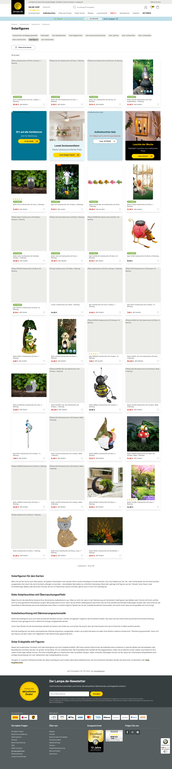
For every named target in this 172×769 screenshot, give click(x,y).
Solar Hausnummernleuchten (96, 35)
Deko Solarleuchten (19, 39)
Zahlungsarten (16, 737)
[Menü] (169, 739)
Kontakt (52, 734)
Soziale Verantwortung (57, 748)
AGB (12, 745)
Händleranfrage (54, 742)
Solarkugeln (45, 35)
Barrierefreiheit (54, 751)
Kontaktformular (88, 700)
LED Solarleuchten (47, 39)
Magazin (46, 7)
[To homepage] (17, 7)
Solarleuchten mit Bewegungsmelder (25, 35)
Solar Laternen (114, 35)
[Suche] (74, 7)
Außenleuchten (49, 13)
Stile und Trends (65, 13)
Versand (14, 740)
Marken (91, 13)
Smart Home (80, 13)
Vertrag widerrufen (18, 751)
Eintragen (96, 694)
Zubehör (136, 13)
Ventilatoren (124, 13)
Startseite (14, 24)
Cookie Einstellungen (18, 756)
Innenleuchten (34, 13)
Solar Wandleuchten (59, 35)
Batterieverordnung (18, 742)
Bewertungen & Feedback (58, 737)
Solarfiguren (46, 24)
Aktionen (147, 13)
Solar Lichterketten (144, 35)
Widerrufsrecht (16, 748)
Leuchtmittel (102, 13)
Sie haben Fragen (17, 731)
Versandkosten (99, 671)
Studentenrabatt (55, 740)
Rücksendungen (17, 754)
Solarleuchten (35, 24)
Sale (113, 13)
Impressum (53, 754)
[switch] (165, 751)
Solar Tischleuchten (128, 35)
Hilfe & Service (155, 2)
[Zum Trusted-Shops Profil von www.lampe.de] (105, 741)
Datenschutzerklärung (56, 702)
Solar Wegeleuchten (75, 35)
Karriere (52, 745)
